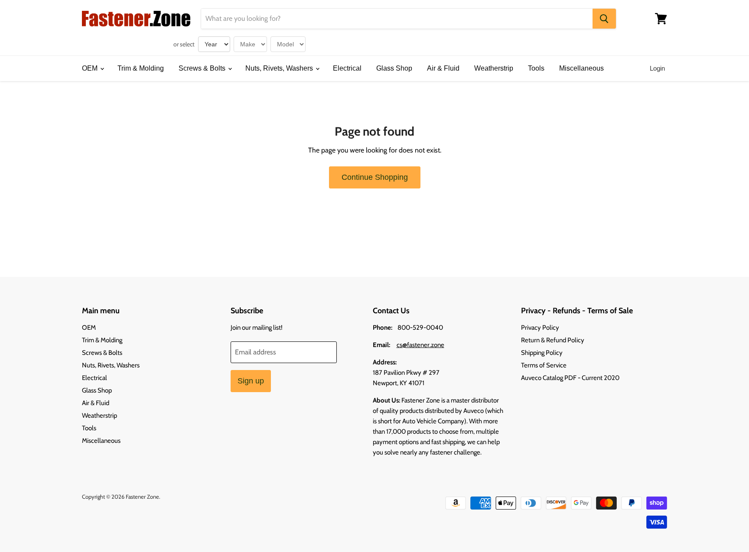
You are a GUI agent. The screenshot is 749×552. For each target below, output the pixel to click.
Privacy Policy (540, 327)
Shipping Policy (542, 353)
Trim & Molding (140, 68)
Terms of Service (544, 365)
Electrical (347, 68)
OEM (90, 68)
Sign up (251, 381)
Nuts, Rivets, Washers (280, 68)
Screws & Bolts (203, 68)
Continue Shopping (375, 177)
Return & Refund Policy (552, 340)
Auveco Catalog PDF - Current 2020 (570, 378)
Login (657, 68)
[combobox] (397, 19)
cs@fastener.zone (420, 345)
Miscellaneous (581, 68)
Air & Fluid (443, 68)
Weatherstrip (493, 68)
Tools (536, 68)
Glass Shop (394, 68)
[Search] (604, 19)
